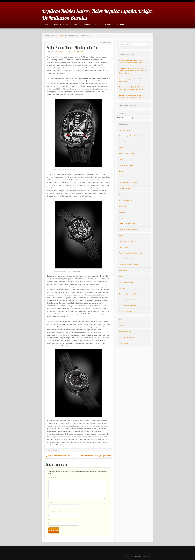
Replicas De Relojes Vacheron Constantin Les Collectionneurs (96, 456)
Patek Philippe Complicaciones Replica (131, 253)
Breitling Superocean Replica (128, 153)
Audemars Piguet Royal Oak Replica (130, 136)
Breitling (76, 24)
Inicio (55, 35)
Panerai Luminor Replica (126, 241)
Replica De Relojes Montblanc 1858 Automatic (58, 456)
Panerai (121, 235)
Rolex (47, 24)
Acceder (121, 325)
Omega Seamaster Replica (127, 224)
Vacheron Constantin (125, 311)
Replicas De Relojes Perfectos (128, 265)
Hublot (97, 24)
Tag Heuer (120, 24)
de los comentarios (126, 337)
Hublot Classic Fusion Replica (128, 183)
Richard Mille (123, 270)
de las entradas (125, 331)
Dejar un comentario (105, 42)
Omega (87, 24)
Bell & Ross (122, 142)
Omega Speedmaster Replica (128, 229)
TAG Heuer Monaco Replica (127, 306)
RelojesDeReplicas (140, 556)
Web (49, 520)
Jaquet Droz (122, 206)
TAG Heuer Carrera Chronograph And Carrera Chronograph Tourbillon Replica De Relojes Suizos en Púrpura (133, 71)
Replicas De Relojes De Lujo (128, 259)
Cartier (108, 24)
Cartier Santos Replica (126, 165)
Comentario (52, 477)
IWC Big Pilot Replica (125, 200)
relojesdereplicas (59, 51)
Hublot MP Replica (124, 188)
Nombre (51, 502)
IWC (120, 194)
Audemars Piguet (61, 24)
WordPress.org (123, 343)
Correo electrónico (54, 511)
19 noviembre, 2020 (70, 51)
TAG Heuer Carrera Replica (127, 300)
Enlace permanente (52, 450)
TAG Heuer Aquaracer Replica (128, 294)
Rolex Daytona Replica (126, 282)
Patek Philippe (123, 247)
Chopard (61, 35)
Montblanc (122, 212)
